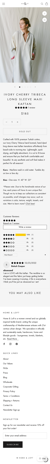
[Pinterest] (17, 343)
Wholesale (7, 382)
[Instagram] (10, 343)
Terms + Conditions (11, 396)
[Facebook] (4, 343)
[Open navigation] (3, 4)
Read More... (13, 338)
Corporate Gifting (10, 386)
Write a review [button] (25, 227)
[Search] (42, 4)
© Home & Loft (25, 458)
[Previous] (14, 86)
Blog (5, 377)
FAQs (5, 368)
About (5, 358)
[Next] (35, 86)
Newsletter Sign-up (11, 409)
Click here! (30, 203)
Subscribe (13, 444)
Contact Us (7, 405)
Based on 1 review (11, 223)
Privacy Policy (9, 391)
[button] (21, 107)
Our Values (8, 363)
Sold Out (25, 131)
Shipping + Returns (11, 400)
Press (5, 372)
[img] (17, 262)
